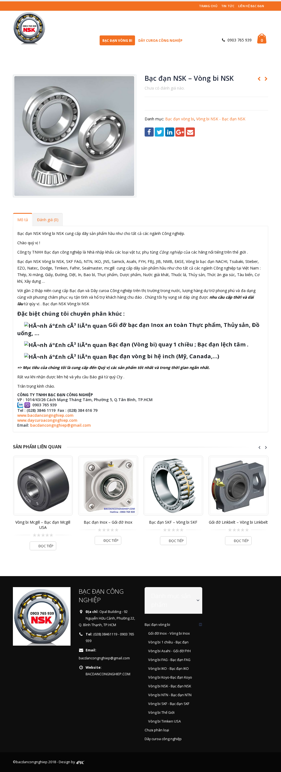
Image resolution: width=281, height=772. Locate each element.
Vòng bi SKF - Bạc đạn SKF (168, 703)
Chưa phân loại (157, 730)
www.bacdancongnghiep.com (45, 415)
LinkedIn (169, 132)
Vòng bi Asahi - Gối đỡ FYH (169, 651)
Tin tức (227, 6)
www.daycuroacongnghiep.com (47, 420)
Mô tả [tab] (22, 219)
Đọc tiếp (46, 546)
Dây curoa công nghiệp (160, 40)
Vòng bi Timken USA (164, 721)
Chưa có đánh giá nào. (165, 88)
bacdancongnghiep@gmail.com (60, 425)
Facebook (149, 132)
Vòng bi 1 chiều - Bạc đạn (168, 642)
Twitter (159, 132)
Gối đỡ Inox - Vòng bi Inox (169, 633)
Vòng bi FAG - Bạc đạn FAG (169, 659)
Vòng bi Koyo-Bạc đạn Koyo (170, 677)
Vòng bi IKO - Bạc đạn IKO (168, 668)
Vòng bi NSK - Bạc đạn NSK (220, 118)
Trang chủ (208, 6)
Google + (179, 132)
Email (190, 132)
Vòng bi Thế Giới (161, 712)
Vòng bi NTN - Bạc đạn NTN (170, 695)
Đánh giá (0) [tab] (47, 219)
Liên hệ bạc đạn (251, 6)
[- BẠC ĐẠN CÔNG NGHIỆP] (29, 28)
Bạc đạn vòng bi (117, 40)
